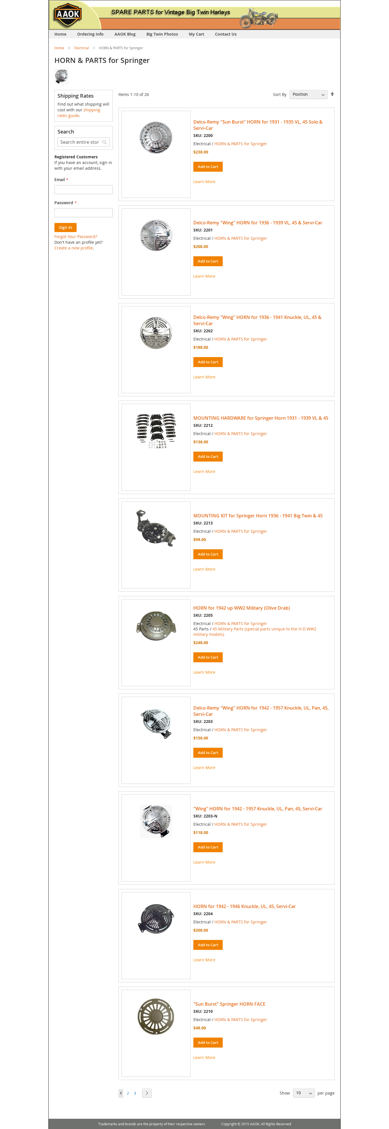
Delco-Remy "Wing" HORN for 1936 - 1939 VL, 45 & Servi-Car (257, 223)
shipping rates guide (79, 112)
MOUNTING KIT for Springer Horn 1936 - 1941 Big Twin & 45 (258, 516)
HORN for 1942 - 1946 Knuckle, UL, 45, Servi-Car (244, 906)
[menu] (194, 34)
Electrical (81, 48)
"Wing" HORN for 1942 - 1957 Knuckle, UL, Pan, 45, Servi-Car (257, 809)
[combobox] (84, 142)
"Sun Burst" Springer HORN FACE (229, 1004)
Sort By (279, 94)
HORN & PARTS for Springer (240, 143)
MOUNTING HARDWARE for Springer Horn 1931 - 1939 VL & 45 (260, 418)
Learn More (204, 181)
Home (59, 48)
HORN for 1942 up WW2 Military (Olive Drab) (241, 608)
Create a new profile (73, 248)
